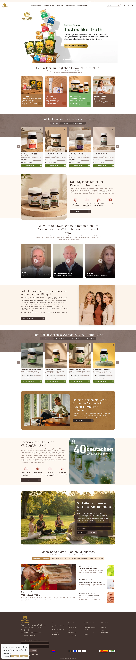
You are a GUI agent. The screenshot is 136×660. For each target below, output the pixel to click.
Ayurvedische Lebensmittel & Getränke (58, 625)
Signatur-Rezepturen (61, 338)
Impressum (103, 627)
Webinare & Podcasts (73, 630)
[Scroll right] (117, 146)
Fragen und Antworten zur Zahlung (90, 628)
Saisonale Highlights (78, 123)
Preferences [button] (8, 653)
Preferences (6, 656)
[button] (27, 5)
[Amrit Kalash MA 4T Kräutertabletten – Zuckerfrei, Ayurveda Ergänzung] (104, 139)
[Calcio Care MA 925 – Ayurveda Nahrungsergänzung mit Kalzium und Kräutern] (80, 139)
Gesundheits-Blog (72, 627)
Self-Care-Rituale (72, 632)
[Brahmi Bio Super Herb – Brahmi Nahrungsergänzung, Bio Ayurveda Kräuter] (80, 355)
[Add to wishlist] (41, 129)
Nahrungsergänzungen (57, 631)
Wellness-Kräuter (46, 338)
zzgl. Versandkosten (37, 160)
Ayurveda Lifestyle (72, 635)
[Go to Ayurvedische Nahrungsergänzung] (88, 103)
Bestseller (55, 123)
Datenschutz (103, 630)
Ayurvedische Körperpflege (58, 629)
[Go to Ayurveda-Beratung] (112, 103)
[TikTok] (37, 655)
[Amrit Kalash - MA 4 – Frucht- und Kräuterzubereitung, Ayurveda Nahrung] (56, 139)
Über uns (70, 625)
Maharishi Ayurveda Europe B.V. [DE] (69, 658)
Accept (24, 656)
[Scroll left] (18, 146)
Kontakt (86, 625)
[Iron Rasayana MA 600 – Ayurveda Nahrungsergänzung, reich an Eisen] (32, 139)
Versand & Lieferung (89, 631)
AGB (102, 625)
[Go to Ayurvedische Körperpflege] (64, 103)
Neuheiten (65, 123)
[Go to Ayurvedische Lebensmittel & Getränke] (40, 103)
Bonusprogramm (104, 632)
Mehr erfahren (75, 211)
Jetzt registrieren (78, 420)
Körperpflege (90, 338)
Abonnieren (92, 532)
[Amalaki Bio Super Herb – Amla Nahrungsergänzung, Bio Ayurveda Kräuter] (56, 355)
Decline (15, 656)
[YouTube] (33, 655)
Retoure (86, 634)
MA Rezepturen (55, 634)
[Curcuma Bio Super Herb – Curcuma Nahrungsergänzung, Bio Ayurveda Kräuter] (104, 355)
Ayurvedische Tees (77, 338)
